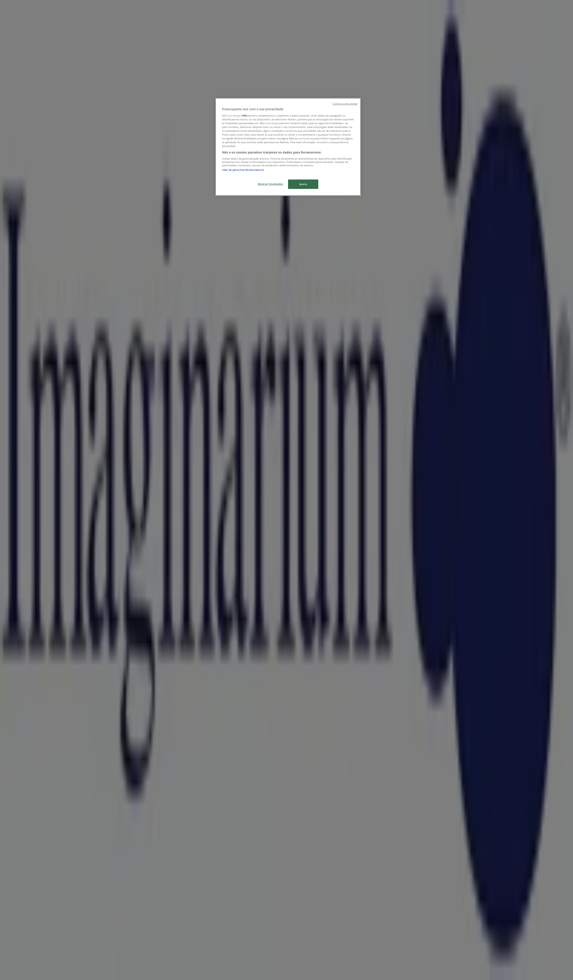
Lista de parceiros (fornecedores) (243, 169)
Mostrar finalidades (270, 184)
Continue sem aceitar (345, 103)
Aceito (303, 184)
